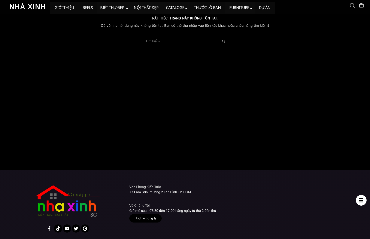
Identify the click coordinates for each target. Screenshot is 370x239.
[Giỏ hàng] (361, 5)
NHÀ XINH (27, 6)
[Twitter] (76, 228)
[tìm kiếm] (352, 5)
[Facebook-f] (49, 228)
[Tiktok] (58, 228)
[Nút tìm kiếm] (223, 41)
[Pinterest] (85, 228)
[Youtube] (67, 228)
